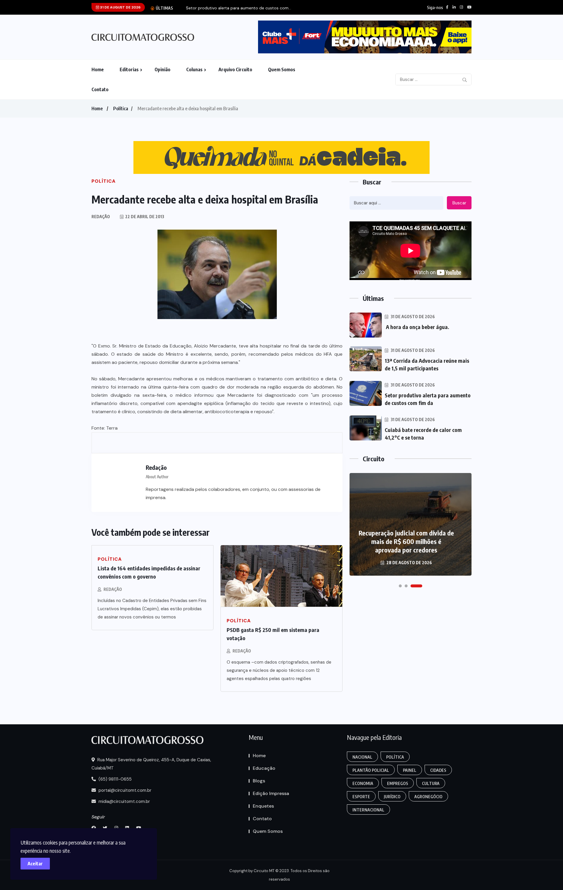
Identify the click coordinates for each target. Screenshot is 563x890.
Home (97, 69)
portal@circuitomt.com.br (124, 790)
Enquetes (263, 806)
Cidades (438, 770)
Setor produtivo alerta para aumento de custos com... (238, 8)
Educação (264, 768)
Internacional (368, 809)
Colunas (194, 69)
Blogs (259, 781)
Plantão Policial (370, 770)
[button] (400, 585)
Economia (362, 783)
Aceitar (35, 864)
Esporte (361, 796)
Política (120, 108)
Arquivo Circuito (235, 69)
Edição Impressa (271, 793)
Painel (409, 770)
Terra (112, 428)
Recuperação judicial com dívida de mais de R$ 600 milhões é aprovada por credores (406, 541)
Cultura (431, 783)
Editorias (129, 69)
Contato (99, 89)
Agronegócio (428, 796)
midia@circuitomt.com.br (123, 801)
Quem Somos (281, 69)
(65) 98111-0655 (114, 779)
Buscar (459, 203)
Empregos (397, 783)
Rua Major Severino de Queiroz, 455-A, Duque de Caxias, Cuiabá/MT (151, 764)
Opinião (162, 69)
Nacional (362, 757)
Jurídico (392, 796)
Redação (113, 589)
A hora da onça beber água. (417, 326)
